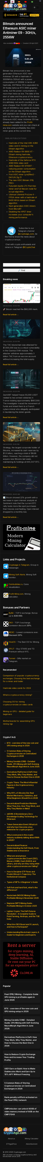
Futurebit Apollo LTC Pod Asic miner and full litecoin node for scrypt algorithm (23, 189)
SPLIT (11, 649)
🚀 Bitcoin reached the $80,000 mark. (20, 309)
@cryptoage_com (26, 234)
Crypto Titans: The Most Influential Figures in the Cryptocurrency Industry (22, 785)
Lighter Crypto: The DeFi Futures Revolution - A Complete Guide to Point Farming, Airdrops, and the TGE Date (23, 915)
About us (11, 1139)
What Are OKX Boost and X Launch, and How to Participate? (23, 925)
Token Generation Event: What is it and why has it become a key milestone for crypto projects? (22, 827)
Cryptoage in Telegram (19, 565)
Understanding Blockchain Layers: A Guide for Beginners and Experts (23, 933)
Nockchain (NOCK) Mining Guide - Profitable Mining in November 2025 (23, 896)
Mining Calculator (31, 1139)
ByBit (11, 613)
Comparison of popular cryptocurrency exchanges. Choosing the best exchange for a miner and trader (21, 678)
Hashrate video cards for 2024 (17, 688)
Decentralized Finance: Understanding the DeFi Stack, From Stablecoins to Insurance (23, 848)
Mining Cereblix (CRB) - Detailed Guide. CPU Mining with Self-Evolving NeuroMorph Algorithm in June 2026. (23, 764)
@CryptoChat (29, 247)
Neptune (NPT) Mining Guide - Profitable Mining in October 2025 (22, 904)
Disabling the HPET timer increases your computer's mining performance (21, 214)
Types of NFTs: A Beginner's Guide (22, 882)
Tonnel (12, 658)
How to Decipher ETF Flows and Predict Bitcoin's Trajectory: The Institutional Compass (21, 874)
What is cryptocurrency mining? (17, 695)
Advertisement (31, 1144)
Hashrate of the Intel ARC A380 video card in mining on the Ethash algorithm (23, 146)
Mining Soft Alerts (17, 574)
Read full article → (11, 315)
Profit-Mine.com (16, 594)
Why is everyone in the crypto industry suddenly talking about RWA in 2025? (23, 837)
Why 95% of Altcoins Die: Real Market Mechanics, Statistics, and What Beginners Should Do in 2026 (22, 795)
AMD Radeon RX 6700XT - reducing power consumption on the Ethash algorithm (22, 169)
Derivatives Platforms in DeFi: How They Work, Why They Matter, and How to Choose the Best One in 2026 (23, 774)
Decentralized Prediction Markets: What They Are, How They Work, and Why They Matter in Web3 (23, 806)
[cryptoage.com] (15, 7)
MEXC (11, 632)
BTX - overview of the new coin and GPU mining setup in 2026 (22, 744)
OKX (11, 622)
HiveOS (12, 642)
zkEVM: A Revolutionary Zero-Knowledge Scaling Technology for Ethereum (22, 816)
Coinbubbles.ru (16, 584)
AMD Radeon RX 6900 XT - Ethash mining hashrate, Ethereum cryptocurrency (21, 154)
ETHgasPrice (11, 1144)
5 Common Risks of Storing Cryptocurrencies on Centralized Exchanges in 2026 (21, 753)
